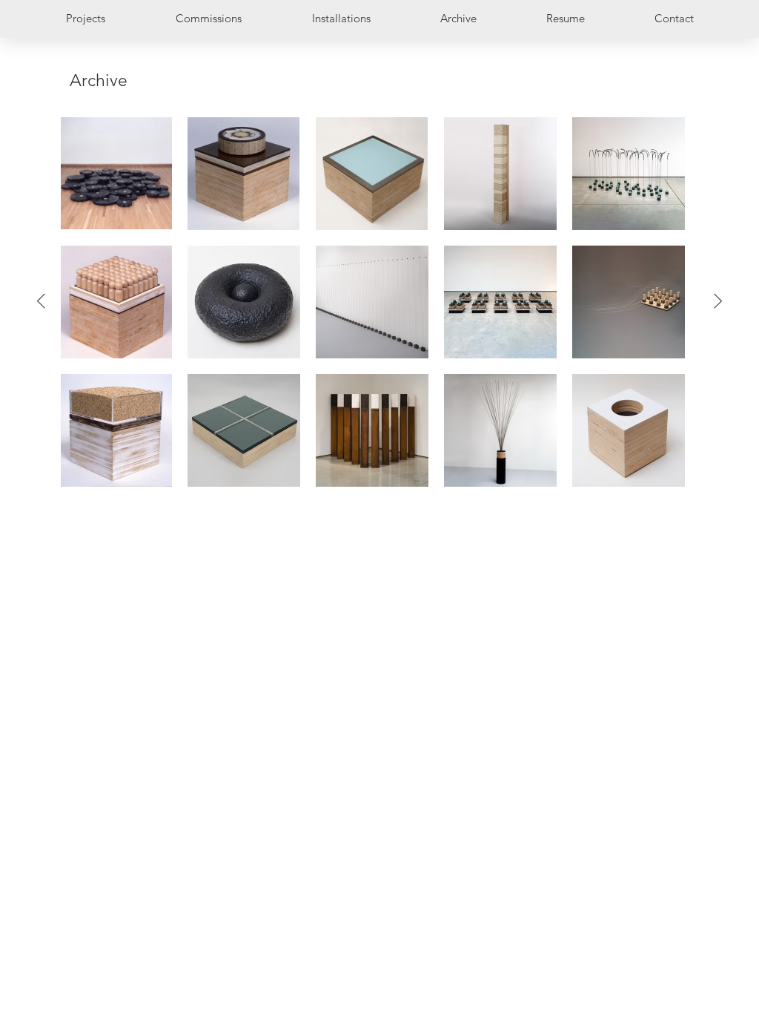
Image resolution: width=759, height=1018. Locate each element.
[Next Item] (718, 302)
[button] (565, 18)
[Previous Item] (41, 302)
